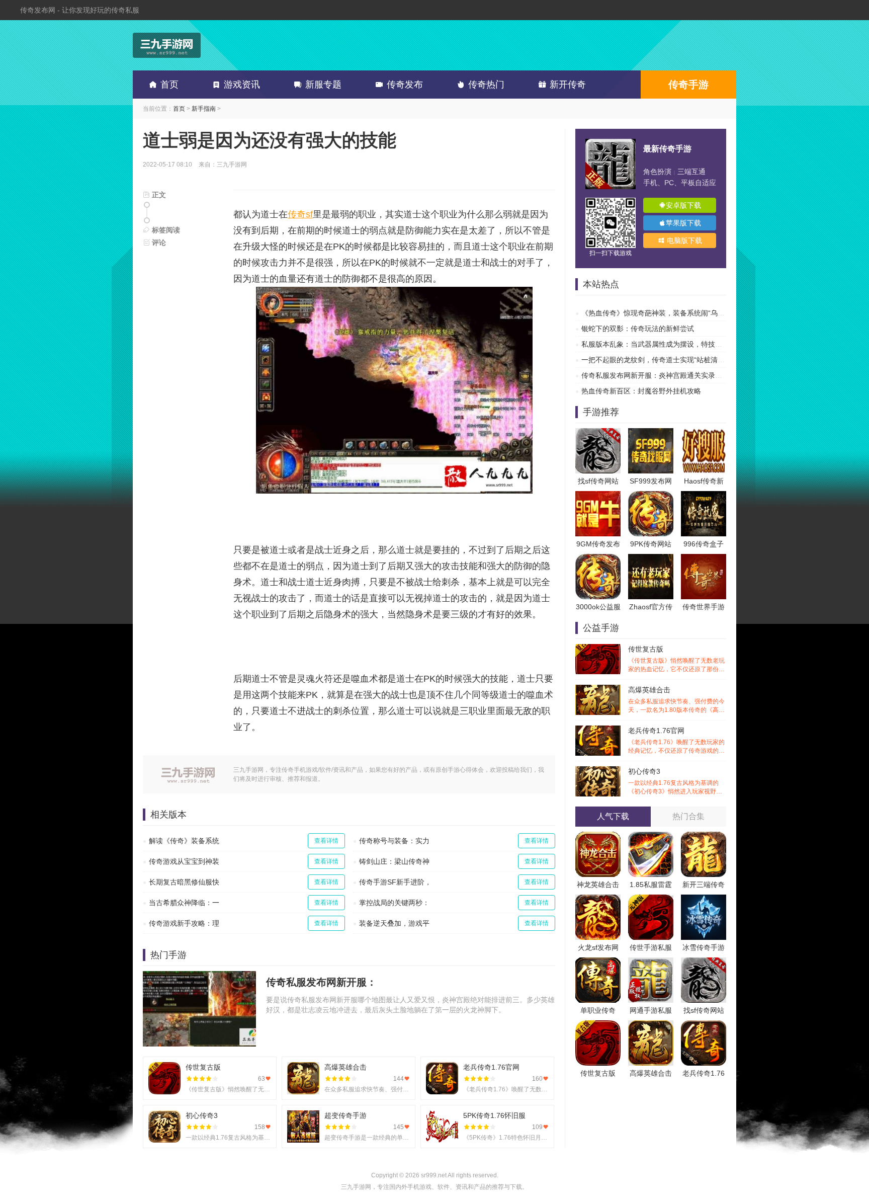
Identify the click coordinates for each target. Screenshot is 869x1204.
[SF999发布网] (650, 433)
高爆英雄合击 (676, 700)
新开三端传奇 (703, 884)
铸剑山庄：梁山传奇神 (394, 861)
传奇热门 (486, 84)
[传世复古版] (598, 1025)
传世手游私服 (651, 947)
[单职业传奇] (598, 962)
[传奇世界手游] (703, 559)
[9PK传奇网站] (650, 496)
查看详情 (326, 840)
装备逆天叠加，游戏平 (394, 923)
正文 (158, 195)
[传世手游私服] (650, 900)
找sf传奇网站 (598, 481)
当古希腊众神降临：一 (184, 903)
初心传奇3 (676, 781)
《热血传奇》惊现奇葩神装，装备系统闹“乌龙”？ (657, 313)
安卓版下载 (683, 205)
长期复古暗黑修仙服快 (184, 882)
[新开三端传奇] (703, 837)
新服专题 (323, 84)
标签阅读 (165, 230)
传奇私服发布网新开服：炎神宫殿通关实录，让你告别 (665, 375)
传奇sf (300, 214)
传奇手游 (688, 84)
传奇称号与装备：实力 (394, 841)
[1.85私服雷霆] (650, 837)
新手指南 (204, 108)
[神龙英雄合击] (598, 837)
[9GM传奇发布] (598, 496)
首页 (169, 84)
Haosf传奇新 (704, 481)
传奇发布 (405, 84)
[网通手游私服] (650, 962)
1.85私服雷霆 (651, 884)
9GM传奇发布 (598, 544)
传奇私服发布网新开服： (321, 982)
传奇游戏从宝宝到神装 (184, 861)
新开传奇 (568, 84)
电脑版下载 (683, 240)
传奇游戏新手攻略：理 (184, 923)
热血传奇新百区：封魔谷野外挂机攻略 (641, 391)
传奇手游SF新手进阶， (395, 882)
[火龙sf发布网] (598, 900)
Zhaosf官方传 (650, 607)
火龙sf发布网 (598, 947)
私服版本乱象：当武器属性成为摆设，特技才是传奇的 (665, 344)
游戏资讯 (242, 84)
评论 (158, 242)
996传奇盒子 (703, 544)
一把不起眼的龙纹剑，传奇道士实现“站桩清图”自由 (661, 360)
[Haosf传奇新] (703, 433)
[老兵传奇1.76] (703, 1025)
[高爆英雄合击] (650, 1025)
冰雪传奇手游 (703, 947)
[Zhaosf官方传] (650, 559)
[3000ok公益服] (598, 559)
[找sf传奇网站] (598, 433)
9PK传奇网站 (650, 544)
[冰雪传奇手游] (703, 900)
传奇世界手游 (703, 607)
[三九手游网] (167, 45)
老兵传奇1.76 (703, 1073)
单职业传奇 (598, 1010)
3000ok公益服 (598, 607)
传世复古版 (676, 659)
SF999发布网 (651, 481)
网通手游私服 (651, 1010)
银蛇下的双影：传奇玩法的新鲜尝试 (637, 329)
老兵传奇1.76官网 (676, 741)
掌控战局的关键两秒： (394, 903)
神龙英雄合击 (598, 884)
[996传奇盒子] (703, 496)
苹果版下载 (683, 223)
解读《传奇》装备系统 (184, 841)
